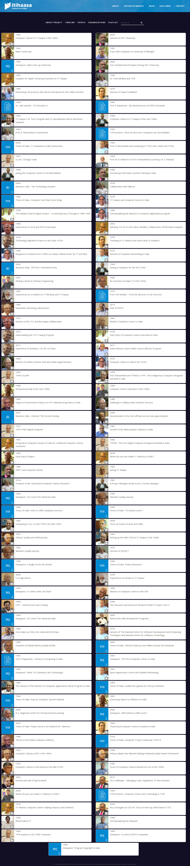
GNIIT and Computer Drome (29, 470)
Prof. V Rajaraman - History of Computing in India (39, 659)
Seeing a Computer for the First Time (127, 267)
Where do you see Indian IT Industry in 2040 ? (132, 456)
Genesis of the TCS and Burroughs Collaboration (39, 321)
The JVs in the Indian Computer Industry (35, 740)
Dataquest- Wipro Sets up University (33, 65)
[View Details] (8, 39)
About (115, 6)
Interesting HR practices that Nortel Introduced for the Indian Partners (50, 92)
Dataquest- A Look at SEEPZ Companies (129, 834)
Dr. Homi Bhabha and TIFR (122, 78)
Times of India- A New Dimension (126, 564)
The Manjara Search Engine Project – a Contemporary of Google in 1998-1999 (53, 213)
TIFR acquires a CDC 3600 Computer (33, 834)
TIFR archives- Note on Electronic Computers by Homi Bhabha (140, 132)
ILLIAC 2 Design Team (26, 159)
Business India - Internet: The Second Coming (37, 416)
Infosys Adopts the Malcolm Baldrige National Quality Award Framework (144, 753)
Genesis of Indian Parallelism (123, 92)
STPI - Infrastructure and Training (32, 605)
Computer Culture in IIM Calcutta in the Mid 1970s (39, 767)
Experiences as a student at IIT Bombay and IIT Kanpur (42, 294)
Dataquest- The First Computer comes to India (132, 659)
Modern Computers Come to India (126, 321)
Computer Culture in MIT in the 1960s (34, 753)
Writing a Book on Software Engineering (35, 281)
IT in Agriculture (23, 578)
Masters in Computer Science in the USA (129, 591)
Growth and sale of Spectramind (31, 780)
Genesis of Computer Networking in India (129, 254)
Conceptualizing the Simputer (124, 821)
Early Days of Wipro (25, 456)
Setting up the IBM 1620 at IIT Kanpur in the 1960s (134, 537)
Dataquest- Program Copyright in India (81, 848)
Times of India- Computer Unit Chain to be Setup (39, 200)
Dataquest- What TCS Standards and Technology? (39, 672)
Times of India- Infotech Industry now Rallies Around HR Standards (142, 645)
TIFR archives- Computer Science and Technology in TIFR (137, 794)
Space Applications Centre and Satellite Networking (134, 672)
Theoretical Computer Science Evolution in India (132, 726)
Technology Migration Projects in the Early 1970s (39, 240)
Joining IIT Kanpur (118, 470)
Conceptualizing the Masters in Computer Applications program (140, 213)
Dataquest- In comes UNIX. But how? (33, 591)
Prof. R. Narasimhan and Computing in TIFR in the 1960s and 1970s (142, 146)
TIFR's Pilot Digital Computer (29, 429)
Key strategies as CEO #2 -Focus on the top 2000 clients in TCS (140, 807)
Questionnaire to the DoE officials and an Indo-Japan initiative (139, 416)
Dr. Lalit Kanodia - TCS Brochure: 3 (32, 105)
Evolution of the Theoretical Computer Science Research (42, 483)
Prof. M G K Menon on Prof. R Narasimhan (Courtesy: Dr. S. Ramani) (142, 159)
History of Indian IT (134, 6)
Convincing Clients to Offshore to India (128, 699)
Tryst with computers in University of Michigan (132, 51)
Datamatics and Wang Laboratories (32, 308)
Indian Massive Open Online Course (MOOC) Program (135, 348)
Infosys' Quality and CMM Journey (32, 537)
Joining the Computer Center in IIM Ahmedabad (38, 173)
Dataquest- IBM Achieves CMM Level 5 (128, 713)
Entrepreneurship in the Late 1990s (33, 389)
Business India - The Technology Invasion (35, 186)
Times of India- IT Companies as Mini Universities (39, 146)
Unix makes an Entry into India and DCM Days (37, 632)
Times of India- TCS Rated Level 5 (126, 510)
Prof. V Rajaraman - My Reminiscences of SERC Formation (137, 105)
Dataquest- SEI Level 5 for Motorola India (35, 497)
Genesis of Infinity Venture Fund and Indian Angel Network (43, 362)
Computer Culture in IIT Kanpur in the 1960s (37, 38)
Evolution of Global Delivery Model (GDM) (35, 645)
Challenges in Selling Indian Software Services (131, 402)
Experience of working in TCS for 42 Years (36, 348)
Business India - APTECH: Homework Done (36, 267)
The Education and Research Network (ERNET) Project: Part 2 (139, 605)
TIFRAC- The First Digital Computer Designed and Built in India (139, 443)
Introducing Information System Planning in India (133, 173)
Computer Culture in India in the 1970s (128, 362)
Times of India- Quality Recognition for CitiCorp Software (137, 686)
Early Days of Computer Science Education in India (133, 335)
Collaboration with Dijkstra (122, 186)
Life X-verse (165, 6)
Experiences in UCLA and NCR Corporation (36, 227)
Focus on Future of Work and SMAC (126, 524)
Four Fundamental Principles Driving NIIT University (134, 65)
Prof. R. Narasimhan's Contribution (32, 132)
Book (152, 6)
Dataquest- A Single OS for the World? (34, 564)
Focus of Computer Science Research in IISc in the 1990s (137, 767)
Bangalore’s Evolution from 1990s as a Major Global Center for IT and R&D (51, 254)
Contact (180, 6)
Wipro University (24, 51)
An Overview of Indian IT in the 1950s (128, 281)
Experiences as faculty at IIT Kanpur (127, 578)
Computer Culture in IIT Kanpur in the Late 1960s (133, 119)
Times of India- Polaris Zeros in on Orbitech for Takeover (43, 726)
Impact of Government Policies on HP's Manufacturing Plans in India (48, 402)
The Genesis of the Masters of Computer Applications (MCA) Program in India (53, 686)
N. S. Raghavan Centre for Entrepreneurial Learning (40, 713)
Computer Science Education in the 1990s (130, 389)
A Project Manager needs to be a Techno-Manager (134, 483)
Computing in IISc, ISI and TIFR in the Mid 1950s (38, 524)
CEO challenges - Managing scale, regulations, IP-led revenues (140, 780)
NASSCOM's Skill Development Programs (129, 618)
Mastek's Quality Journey (122, 497)
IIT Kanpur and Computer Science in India (129, 200)
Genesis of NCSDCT (119, 551)
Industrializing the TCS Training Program (35, 335)
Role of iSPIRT (117, 308)
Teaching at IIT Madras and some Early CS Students (135, 240)
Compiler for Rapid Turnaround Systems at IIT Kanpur (41, 78)
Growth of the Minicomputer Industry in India (131, 429)
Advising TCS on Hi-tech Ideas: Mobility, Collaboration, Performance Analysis (146, 227)
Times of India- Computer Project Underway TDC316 (135, 740)
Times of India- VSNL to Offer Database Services (39, 510)
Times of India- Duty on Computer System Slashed (40, 699)
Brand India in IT (23, 821)
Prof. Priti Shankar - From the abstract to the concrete (136, 294)
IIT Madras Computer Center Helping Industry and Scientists (45, 807)
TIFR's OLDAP (22, 375)
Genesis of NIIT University (122, 38)
